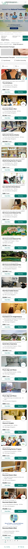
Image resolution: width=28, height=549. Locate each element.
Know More (7, 92)
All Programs (8, 32)
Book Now (20, 92)
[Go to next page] (17, 540)
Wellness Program (17, 32)
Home (1, 32)
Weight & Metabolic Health (6, 34)
